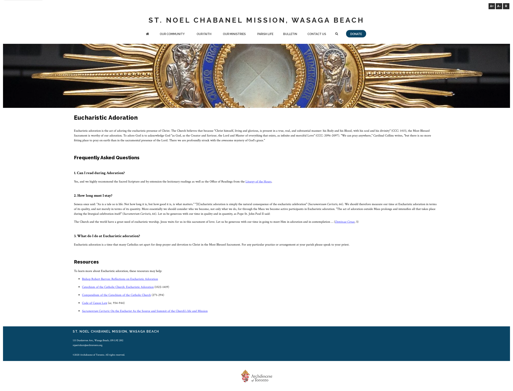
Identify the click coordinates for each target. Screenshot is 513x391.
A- (499, 6)
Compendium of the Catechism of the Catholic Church (116, 295)
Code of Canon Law (94, 303)
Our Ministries (234, 34)
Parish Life (265, 34)
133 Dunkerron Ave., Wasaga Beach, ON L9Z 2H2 (98, 340)
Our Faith (204, 34)
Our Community (172, 34)
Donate (356, 34)
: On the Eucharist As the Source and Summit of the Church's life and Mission (145, 311)
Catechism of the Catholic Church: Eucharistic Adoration (118, 287)
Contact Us (316, 34)
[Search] (336, 34)
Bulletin (290, 34)
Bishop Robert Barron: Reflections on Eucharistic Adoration (120, 279)
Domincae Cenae (344, 222)
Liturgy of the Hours (258, 181)
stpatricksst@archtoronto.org (87, 345)
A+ (492, 6)
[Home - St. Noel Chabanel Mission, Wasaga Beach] (147, 34)
